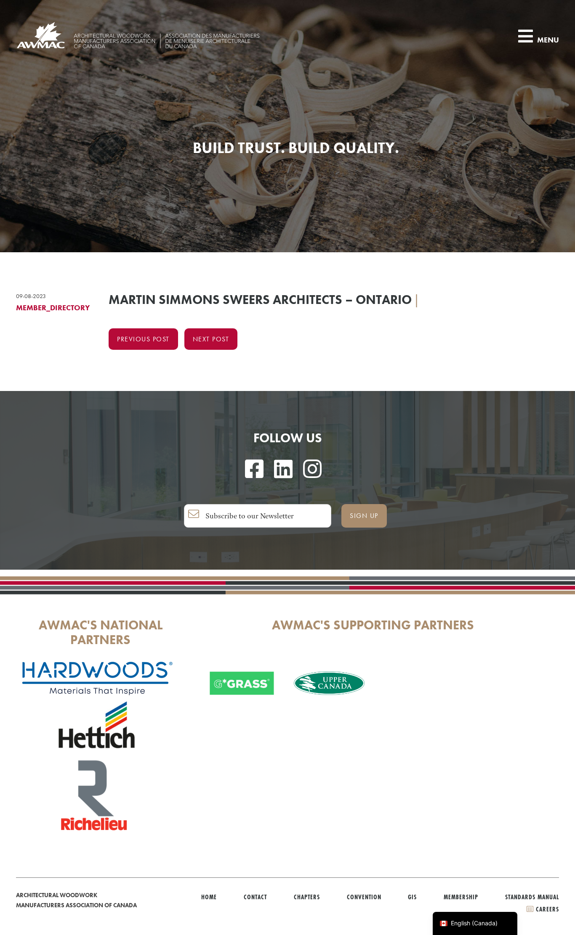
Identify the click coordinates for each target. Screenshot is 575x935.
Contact (255, 897)
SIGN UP (364, 515)
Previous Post (143, 339)
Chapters (307, 897)
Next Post (211, 339)
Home (209, 897)
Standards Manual (532, 897)
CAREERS (546, 909)
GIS (412, 897)
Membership (461, 897)
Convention (364, 897)
